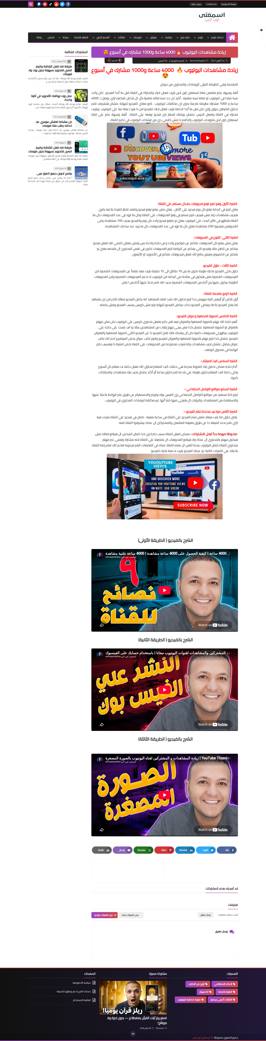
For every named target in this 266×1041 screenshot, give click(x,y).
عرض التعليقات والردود (103, 915)
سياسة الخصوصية (228, 4)
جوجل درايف (196, 4)
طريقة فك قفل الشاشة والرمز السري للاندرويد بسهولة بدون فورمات (50, 149)
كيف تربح (185, 37)
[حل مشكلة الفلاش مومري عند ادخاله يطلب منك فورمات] (81, 121)
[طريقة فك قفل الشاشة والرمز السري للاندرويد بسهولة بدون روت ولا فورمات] (81, 65)
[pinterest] (44, 4)
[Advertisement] (94, 19)
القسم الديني (102, 37)
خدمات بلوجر (217, 37)
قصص (50, 37)
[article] (130, 870)
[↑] (133, 1033)
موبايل (153, 37)
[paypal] (39, 4)
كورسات (137, 37)
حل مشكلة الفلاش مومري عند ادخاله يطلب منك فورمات (54, 123)
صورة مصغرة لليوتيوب (189, 999)
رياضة (39, 37)
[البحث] (30, 4)
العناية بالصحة (81, 37)
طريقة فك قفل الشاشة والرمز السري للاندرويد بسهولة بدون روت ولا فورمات (50, 70)
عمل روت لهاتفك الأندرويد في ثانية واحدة (51, 97)
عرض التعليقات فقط (130, 915)
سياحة (65, 37)
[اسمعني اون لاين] (211, 16)
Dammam (160, 1028)
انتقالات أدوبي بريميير (221, 999)
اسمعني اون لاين (201, 1038)
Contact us (211, 4)
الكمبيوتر (203, 991)
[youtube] (56, 4)
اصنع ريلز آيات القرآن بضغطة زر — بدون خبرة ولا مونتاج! (137, 1020)
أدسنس (161, 61)
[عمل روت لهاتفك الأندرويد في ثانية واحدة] (81, 95)
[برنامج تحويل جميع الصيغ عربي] (81, 172)
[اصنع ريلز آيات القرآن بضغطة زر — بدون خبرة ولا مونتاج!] (133, 998)
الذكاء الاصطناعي (223, 984)
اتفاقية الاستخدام (82, 1000)
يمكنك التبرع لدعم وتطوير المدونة (74, 991)
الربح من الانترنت (196, 984)
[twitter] (62, 4)
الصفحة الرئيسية (177, 61)
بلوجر (200, 37)
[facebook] (68, 4)
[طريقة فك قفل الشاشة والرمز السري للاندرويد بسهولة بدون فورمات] (81, 147)
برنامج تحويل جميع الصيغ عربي (54, 173)
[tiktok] (50, 4)
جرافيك (168, 37)
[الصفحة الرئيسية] (232, 37)
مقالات (121, 37)
